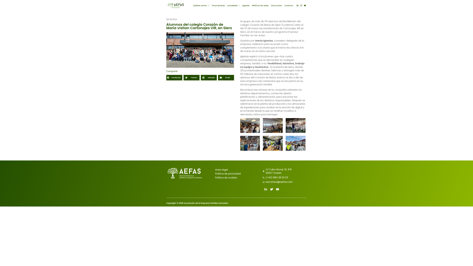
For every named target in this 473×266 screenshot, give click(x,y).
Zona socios (276, 5)
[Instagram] (301, 5)
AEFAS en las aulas (260, 5)
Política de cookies (226, 177)
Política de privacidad (228, 173)
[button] (174, 77)
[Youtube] (305, 5)
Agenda (245, 5)
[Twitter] (272, 189)
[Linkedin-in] (297, 5)
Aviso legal (221, 169)
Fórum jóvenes (218, 5)
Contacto (288, 5)
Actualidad (232, 5)
